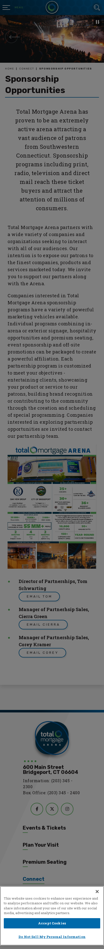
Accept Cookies (52, 923)
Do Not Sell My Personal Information (52, 936)
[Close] (97, 891)
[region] (52, 915)
